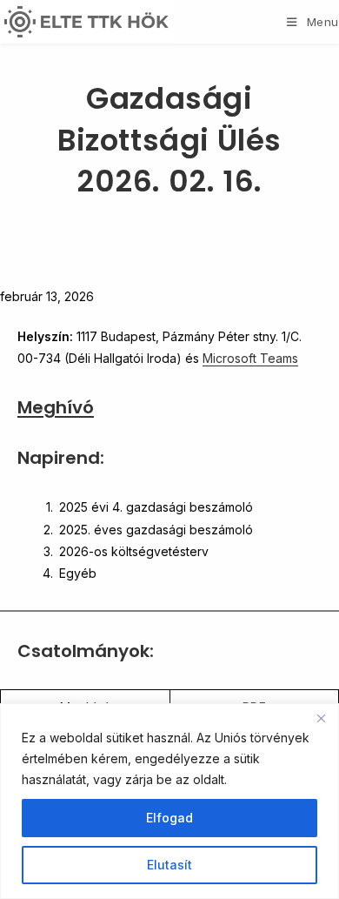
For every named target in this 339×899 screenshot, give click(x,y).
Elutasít (169, 864)
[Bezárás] (320, 718)
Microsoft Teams (250, 358)
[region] (169, 801)
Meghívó (55, 407)
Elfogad (169, 817)
